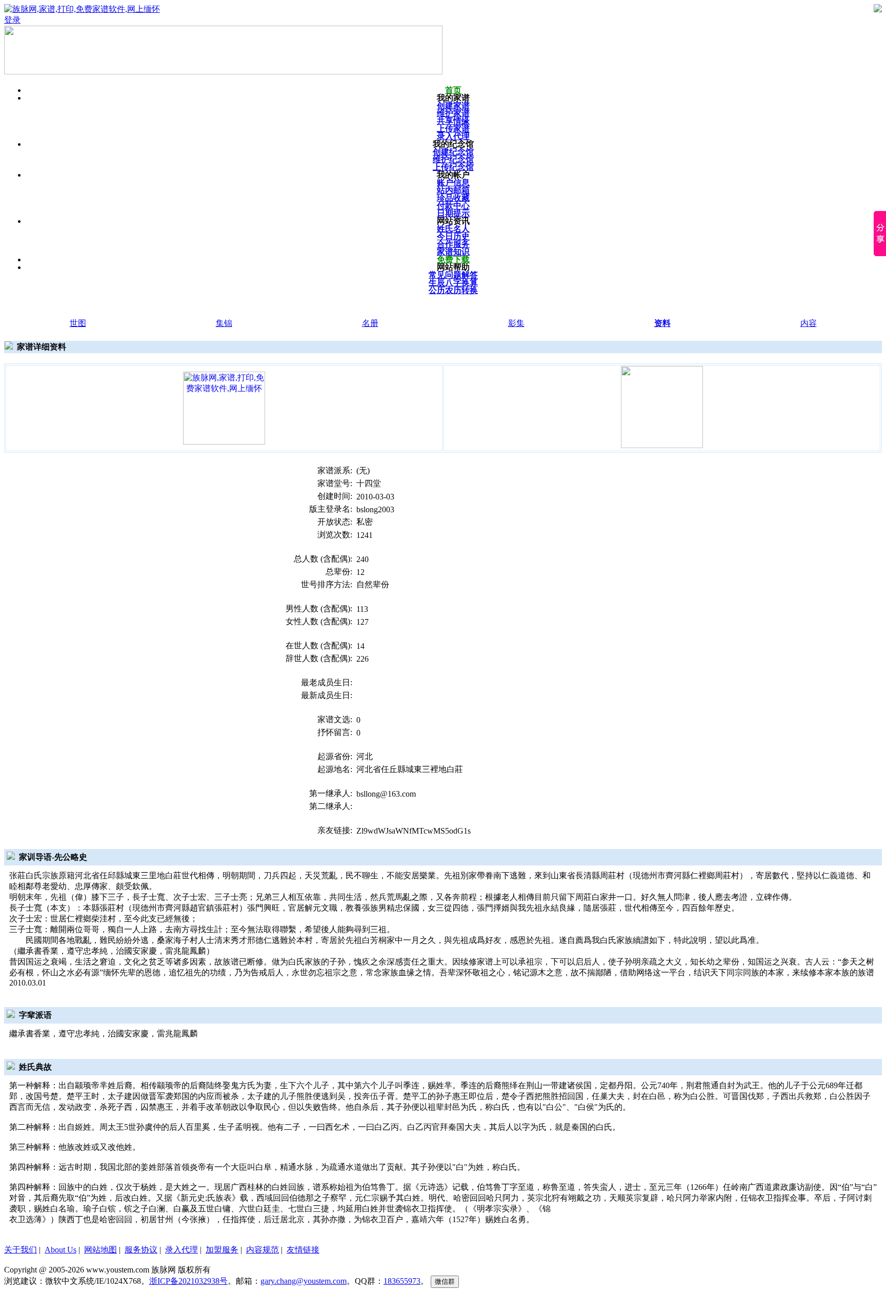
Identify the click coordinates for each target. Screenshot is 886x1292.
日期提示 (453, 213)
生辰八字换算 (453, 282)
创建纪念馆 (453, 151)
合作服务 (453, 244)
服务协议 (141, 1249)
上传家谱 (453, 128)
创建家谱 (453, 105)
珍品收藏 (453, 198)
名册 (370, 323)
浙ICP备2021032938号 (188, 1281)
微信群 (445, 1281)
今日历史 (453, 236)
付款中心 (453, 205)
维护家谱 (453, 113)
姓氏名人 (453, 228)
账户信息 (453, 182)
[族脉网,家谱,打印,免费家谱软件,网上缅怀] (224, 407)
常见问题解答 (453, 275)
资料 (662, 323)
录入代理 (453, 136)
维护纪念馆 (453, 159)
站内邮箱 (453, 190)
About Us (60, 1249)
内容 (808, 323)
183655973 (402, 1281)
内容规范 (262, 1249)
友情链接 (303, 1249)
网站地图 (100, 1249)
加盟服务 (222, 1249)
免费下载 (453, 259)
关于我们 (20, 1249)
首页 (453, 90)
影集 (516, 323)
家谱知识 (453, 251)
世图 (78, 323)
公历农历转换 (453, 290)
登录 (12, 19)
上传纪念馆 (453, 167)
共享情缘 (453, 121)
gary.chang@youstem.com (303, 1281)
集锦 (224, 323)
